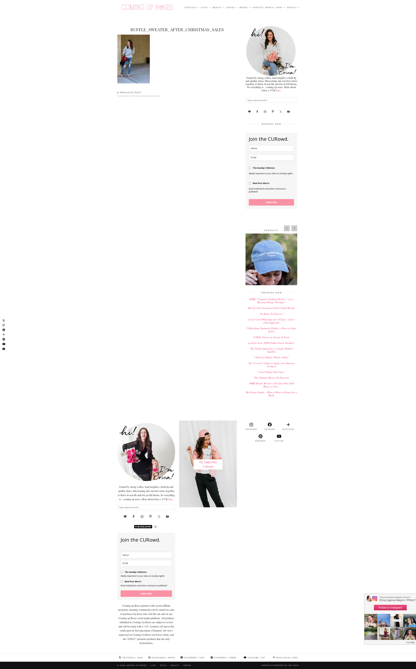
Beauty (217, 7)
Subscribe (271, 202)
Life (153, 665)
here (278, 90)
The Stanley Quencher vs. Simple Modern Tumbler (271, 350)
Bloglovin (286, 657)
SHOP (279, 7)
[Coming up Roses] (147, 7)
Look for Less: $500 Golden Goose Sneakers (271, 342)
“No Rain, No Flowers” (271, 313)
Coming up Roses (136, 665)
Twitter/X (132, 657)
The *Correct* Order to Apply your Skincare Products (271, 364)
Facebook (194, 657)
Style (204, 7)
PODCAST (258, 7)
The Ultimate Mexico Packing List (271, 377)
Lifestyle (190, 7)
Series (231, 7)
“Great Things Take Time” (271, 372)
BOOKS (244, 7)
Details (292, 7)
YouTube (256, 657)
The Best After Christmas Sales (138, 94)
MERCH (269, 7)
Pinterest (224, 657)
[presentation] (287, 228)
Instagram (163, 657)
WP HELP (293, 665)
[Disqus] (177, 142)
